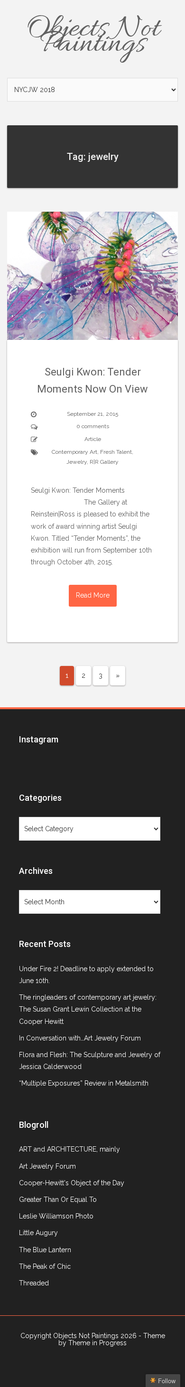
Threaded (34, 1283)
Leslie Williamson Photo (56, 1216)
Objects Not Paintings (92, 37)
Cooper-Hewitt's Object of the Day (71, 1183)
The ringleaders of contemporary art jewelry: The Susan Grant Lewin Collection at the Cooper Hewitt (88, 1009)
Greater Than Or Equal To (58, 1199)
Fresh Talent (116, 452)
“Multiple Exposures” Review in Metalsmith (83, 1083)
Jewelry (76, 462)
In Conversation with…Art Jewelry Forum (80, 1038)
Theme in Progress (97, 1343)
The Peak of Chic (45, 1266)
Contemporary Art (74, 452)
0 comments (92, 426)
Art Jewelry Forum (47, 1166)
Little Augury (38, 1233)
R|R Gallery (104, 462)
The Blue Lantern (45, 1250)
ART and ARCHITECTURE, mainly (69, 1149)
